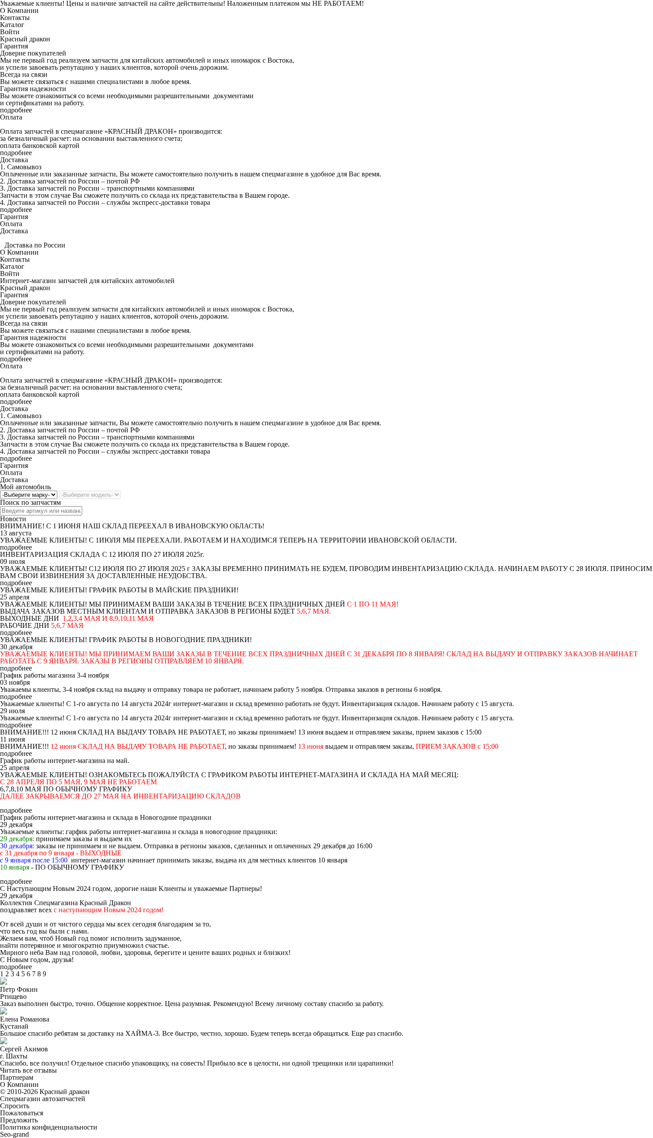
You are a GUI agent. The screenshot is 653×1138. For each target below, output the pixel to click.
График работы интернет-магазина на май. (64, 760)
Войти (10, 32)
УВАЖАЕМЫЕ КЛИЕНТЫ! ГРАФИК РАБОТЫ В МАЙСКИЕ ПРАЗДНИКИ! (119, 590)
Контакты (15, 17)
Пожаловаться (21, 1113)
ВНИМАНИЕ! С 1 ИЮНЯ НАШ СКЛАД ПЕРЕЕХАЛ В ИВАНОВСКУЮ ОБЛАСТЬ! (132, 526)
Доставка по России (34, 245)
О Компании (19, 10)
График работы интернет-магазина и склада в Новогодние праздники (105, 817)
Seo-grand (14, 1134)
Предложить (19, 1120)
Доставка (14, 231)
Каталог (12, 24)
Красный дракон (25, 39)
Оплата (11, 224)
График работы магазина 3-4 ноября (54, 675)
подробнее (16, 110)
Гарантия (14, 216)
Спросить (14, 1106)
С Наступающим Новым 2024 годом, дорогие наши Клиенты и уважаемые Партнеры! (131, 888)
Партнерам (16, 1077)
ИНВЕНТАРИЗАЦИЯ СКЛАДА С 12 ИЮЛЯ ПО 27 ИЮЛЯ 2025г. (102, 554)
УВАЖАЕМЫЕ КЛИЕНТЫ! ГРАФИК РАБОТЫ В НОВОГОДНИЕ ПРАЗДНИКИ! (126, 639)
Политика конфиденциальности (48, 1127)
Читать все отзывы (28, 1070)
